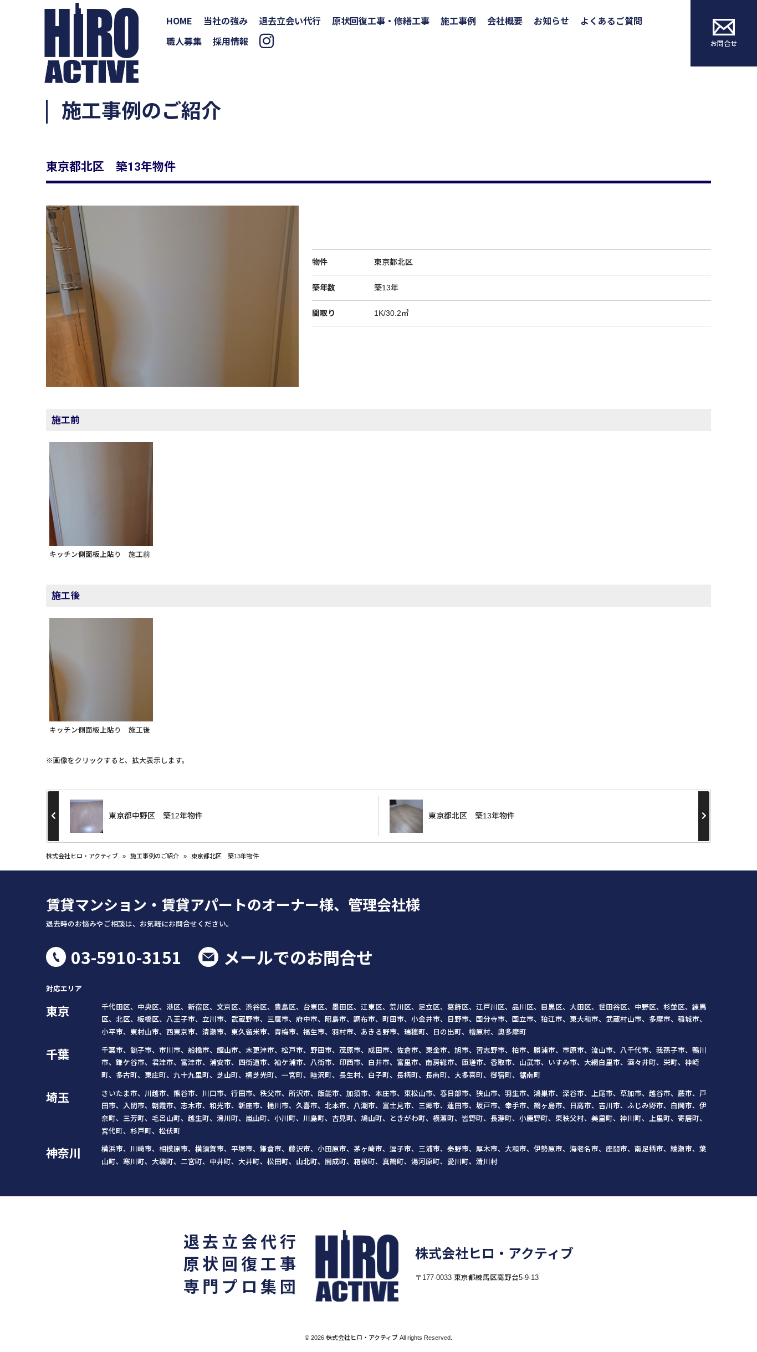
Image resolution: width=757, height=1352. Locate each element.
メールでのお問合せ (298, 957)
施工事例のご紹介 (154, 856)
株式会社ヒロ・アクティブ (82, 856)
